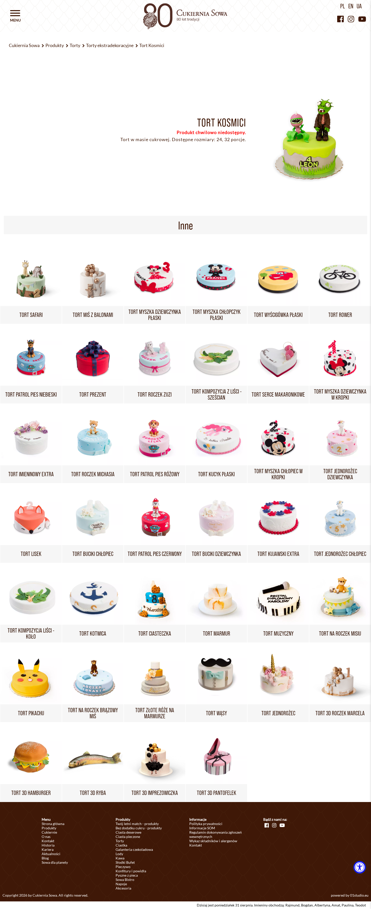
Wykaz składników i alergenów (213, 841)
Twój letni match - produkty (137, 823)
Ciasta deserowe (128, 832)
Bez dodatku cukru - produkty (139, 828)
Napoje (121, 884)
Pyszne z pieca (127, 875)
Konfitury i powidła (131, 871)
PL (342, 6)
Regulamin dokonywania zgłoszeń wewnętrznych (215, 834)
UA (359, 6)
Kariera (48, 849)
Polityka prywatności (205, 823)
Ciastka (121, 845)
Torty (120, 841)
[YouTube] (362, 18)
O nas (46, 836)
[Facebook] (340, 18)
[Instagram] (351, 18)
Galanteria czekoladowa (134, 849)
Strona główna (53, 823)
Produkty (49, 828)
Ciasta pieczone (128, 836)
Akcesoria (123, 888)
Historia (48, 845)
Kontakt (48, 841)
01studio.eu (359, 895)
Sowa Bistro (125, 879)
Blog (45, 858)
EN (350, 6)
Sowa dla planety (55, 862)
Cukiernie (49, 832)
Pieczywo (123, 866)
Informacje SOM (202, 828)
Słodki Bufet (125, 862)
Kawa (120, 858)
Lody (119, 854)
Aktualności (51, 854)
